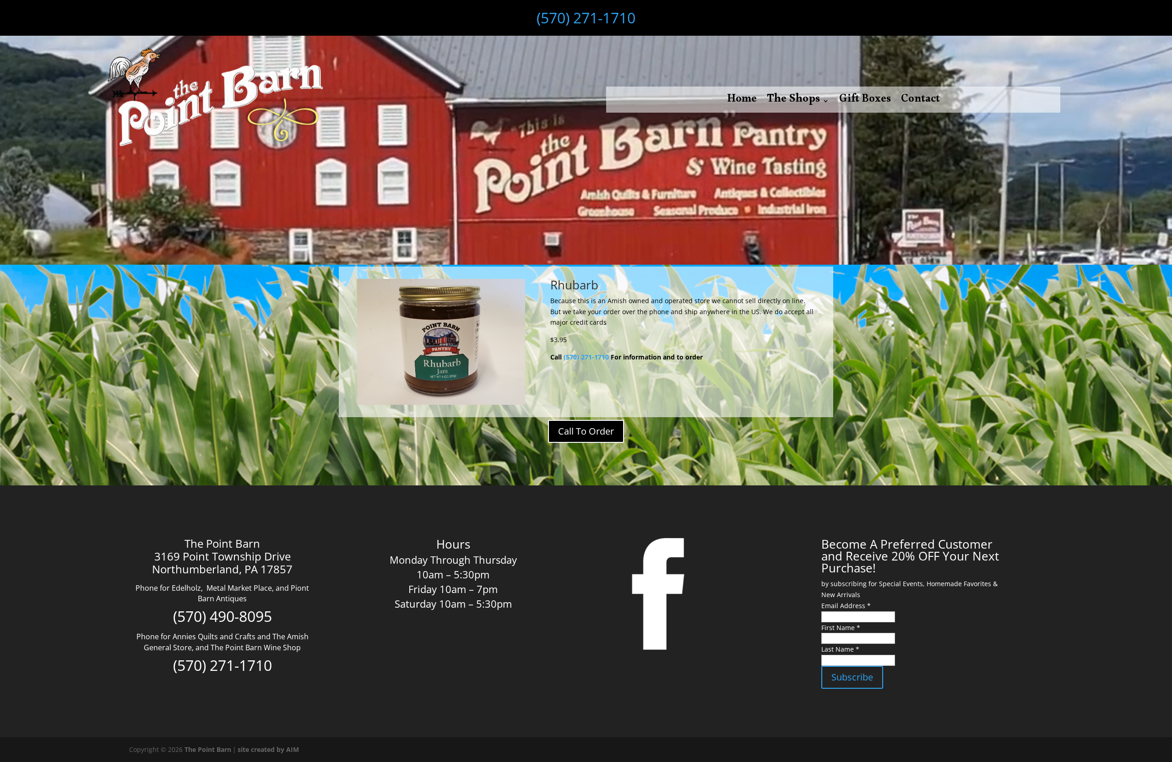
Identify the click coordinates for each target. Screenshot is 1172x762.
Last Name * (840, 649)
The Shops (793, 103)
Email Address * (846, 605)
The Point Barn (207, 749)
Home (742, 103)
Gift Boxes (865, 103)
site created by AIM (268, 749)
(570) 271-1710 (586, 17)
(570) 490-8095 (222, 616)
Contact (920, 103)
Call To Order (586, 431)
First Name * (840, 627)
